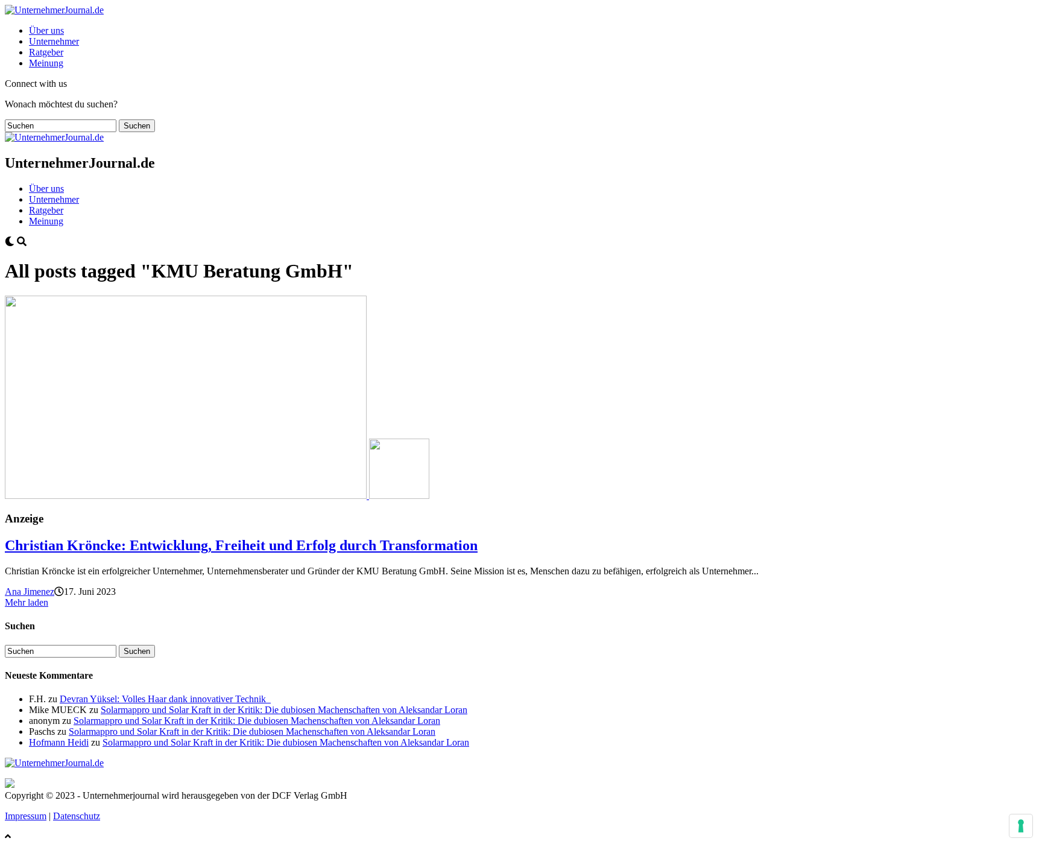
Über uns (46, 30)
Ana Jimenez (29, 591)
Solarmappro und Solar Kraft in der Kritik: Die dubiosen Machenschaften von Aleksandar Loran (284, 710)
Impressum (25, 816)
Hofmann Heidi (59, 742)
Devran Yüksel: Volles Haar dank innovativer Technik (165, 699)
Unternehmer (54, 41)
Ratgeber (46, 52)
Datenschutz (76, 816)
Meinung (46, 63)
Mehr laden (26, 602)
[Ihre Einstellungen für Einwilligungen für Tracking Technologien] (1020, 825)
